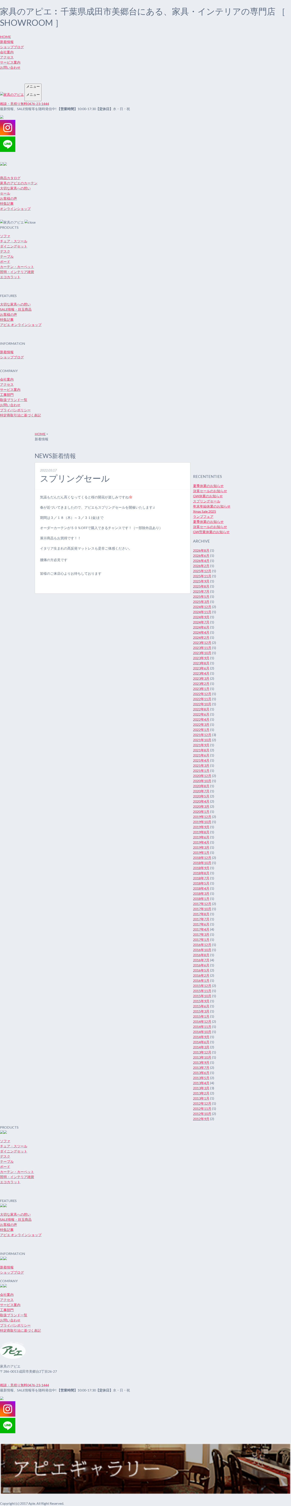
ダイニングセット (13, 246)
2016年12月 (202, 945)
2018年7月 (201, 878)
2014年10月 (202, 1032)
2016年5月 (201, 970)
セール (5, 193)
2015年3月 (201, 1011)
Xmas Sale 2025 (204, 511)
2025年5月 (201, 596)
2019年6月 (201, 837)
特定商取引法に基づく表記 (20, 415)
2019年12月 (202, 817)
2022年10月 (202, 704)
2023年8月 (201, 663)
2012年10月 (202, 1114)
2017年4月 (201, 929)
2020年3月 (201, 806)
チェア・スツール (13, 241)
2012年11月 (202, 1108)
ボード (5, 261)
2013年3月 (201, 1088)
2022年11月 (202, 699)
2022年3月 (201, 724)
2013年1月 (201, 1098)
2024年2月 (201, 637)
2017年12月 (202, 904)
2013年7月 (201, 1067)
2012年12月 (202, 1103)
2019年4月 (201, 842)
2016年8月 (201, 955)
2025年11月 (202, 576)
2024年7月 (201, 622)
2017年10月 (202, 909)
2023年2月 (201, 683)
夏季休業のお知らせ (208, 486)
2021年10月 (202, 740)
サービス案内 (10, 62)
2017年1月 (201, 939)
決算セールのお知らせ (210, 491)
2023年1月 (201, 689)
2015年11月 (202, 991)
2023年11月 (202, 648)
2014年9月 (201, 1037)
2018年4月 (201, 888)
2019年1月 (201, 852)
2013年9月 (201, 1062)
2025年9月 (201, 581)
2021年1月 (201, 770)
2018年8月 (201, 873)
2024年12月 (202, 607)
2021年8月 (201, 750)
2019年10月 (202, 822)
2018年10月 (202, 863)
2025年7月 (201, 591)
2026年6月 (201, 555)
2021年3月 (201, 765)
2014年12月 (202, 1021)
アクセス (7, 57)
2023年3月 (201, 678)
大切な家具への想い (15, 188)
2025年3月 (201, 601)
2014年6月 (201, 1042)
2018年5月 (201, 883)
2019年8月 (201, 832)
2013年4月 (201, 1083)
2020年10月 (202, 781)
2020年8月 (201, 786)
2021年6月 (201, 755)
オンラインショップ (15, 209)
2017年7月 (201, 919)
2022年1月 (201, 730)
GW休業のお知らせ (208, 496)
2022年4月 (201, 719)
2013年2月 (201, 1093)
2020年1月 (201, 811)
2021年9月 (201, 745)
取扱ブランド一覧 (13, 400)
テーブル (7, 256)
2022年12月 (202, 694)
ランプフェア (203, 516)
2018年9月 (201, 868)
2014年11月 (202, 1026)
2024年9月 (201, 617)
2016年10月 (202, 950)
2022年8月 (201, 709)
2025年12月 (202, 571)
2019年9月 (201, 827)
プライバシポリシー (15, 410)
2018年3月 (201, 893)
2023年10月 (202, 653)
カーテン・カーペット (17, 267)
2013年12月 (202, 1052)
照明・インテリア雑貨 (17, 272)
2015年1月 (201, 1016)
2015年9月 (201, 1001)
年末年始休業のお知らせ (211, 506)
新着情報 (7, 42)
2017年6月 (201, 924)
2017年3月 (201, 934)
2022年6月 (201, 714)
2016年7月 (201, 960)
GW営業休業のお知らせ (211, 532)
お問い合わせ (10, 67)
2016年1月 (201, 980)
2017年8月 (201, 914)
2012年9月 (201, 1119)
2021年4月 (201, 760)
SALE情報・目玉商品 (16, 309)
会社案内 (7, 52)
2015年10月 (202, 996)
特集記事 (7, 203)
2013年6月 (201, 1073)
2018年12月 (202, 858)
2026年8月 (201, 550)
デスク (5, 251)
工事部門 (7, 395)
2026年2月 (201, 566)
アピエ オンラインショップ (21, 325)
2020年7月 (201, 791)
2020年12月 (202, 776)
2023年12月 (202, 642)
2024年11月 (202, 612)
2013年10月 (202, 1057)
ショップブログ (12, 47)
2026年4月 (201, 561)
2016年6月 (201, 965)
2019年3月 (201, 847)
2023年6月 (201, 668)
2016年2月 (201, 975)
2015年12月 (202, 986)
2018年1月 (201, 898)
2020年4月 (201, 801)
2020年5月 (201, 796)
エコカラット (10, 277)
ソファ (5, 236)
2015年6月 (201, 1006)
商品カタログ (10, 178)
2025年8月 (201, 586)
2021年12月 (202, 735)
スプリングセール (206, 501)
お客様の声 (8, 198)
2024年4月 (201, 632)
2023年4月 (201, 673)
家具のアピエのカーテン (18, 183)
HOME (5, 37)
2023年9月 (201, 658)
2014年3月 (201, 1047)
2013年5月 (201, 1078)
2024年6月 (201, 627)
